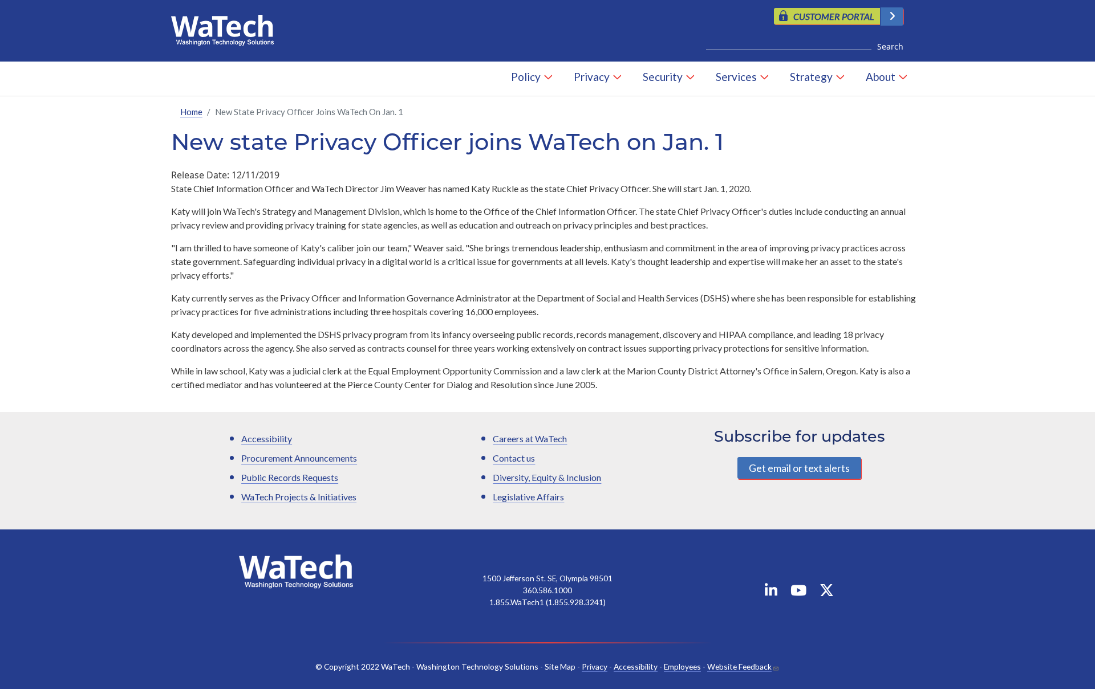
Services (736, 76)
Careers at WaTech (530, 438)
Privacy (592, 76)
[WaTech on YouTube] (798, 592)
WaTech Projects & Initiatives (298, 496)
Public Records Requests (289, 477)
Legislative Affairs (528, 496)
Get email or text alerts (799, 468)
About (880, 76)
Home (191, 112)
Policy (526, 76)
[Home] (227, 27)
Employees (682, 666)
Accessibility (266, 438)
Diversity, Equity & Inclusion (547, 477)
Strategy (811, 76)
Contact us (514, 457)
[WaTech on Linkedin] (771, 592)
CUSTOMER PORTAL (833, 16)
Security (663, 76)
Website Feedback (739, 666)
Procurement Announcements (299, 457)
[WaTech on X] (827, 592)
